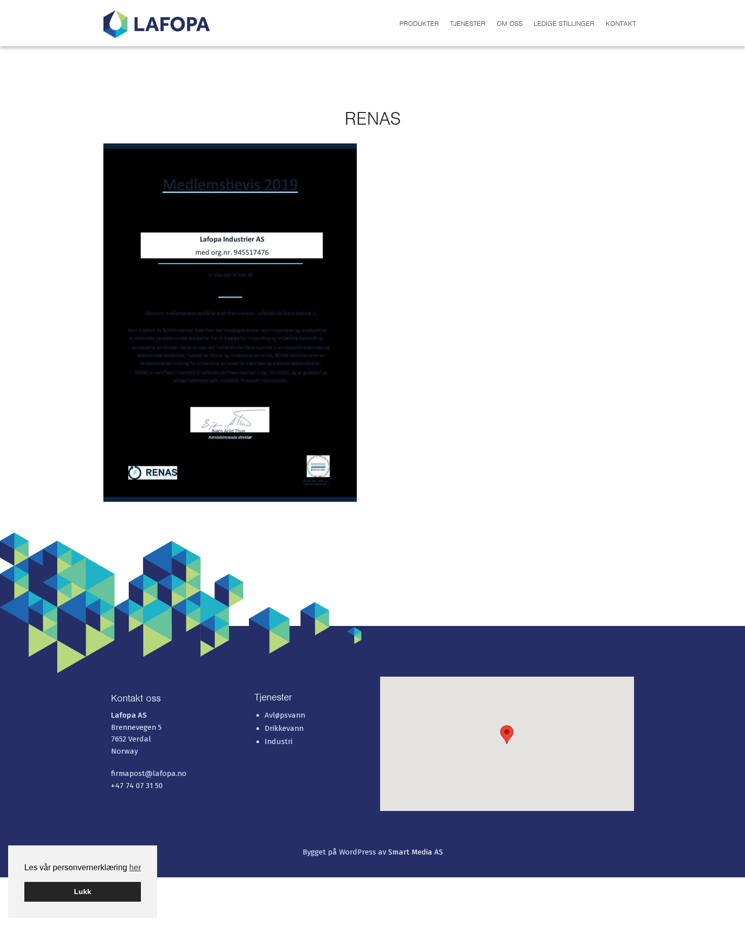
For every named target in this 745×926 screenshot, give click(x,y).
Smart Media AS (415, 852)
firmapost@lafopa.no (149, 773)
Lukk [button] (82, 891)
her (135, 867)
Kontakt (621, 23)
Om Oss (510, 23)
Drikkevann (284, 728)
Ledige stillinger (564, 23)
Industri (278, 741)
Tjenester (468, 23)
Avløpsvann (285, 715)
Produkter (419, 23)
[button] (506, 734)
